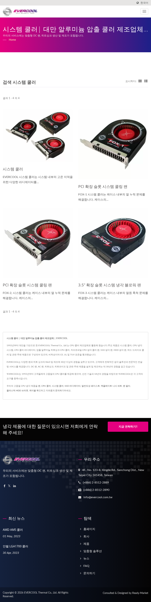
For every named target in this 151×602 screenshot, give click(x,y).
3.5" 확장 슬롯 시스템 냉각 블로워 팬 (109, 284)
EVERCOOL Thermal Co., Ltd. (40, 593)
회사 (86, 536)
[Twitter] (9, 486)
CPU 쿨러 (46, 386)
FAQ (86, 565)
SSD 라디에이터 (72, 386)
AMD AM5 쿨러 (13, 530)
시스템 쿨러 (13, 169)
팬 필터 (126, 386)
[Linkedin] (14, 486)
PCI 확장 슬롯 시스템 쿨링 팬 (102, 186)
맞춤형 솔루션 (92, 551)
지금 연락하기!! (128, 426)
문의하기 (59, 390)
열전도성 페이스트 (91, 386)
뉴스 (86, 558)
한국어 (144, 2)
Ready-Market (140, 593)
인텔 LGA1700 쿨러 (15, 546)
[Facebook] (4, 486)
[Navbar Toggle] (144, 11)
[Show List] (145, 81)
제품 (86, 543)
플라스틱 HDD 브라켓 (17, 390)
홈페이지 (89, 529)
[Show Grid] (140, 81)
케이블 (32, 390)
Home (12, 40)
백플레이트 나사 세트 (111, 386)
